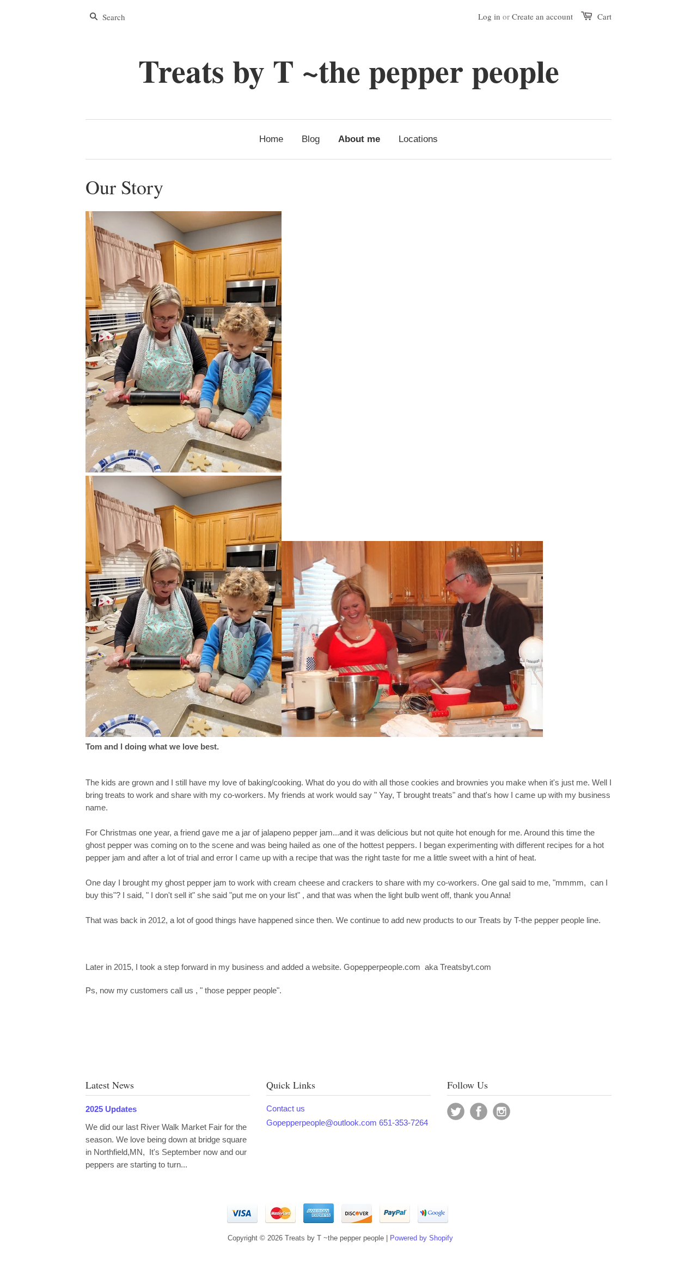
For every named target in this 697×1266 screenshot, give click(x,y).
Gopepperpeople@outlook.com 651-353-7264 (347, 1122)
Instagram (501, 1111)
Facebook (478, 1111)
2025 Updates (111, 1109)
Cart (604, 16)
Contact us (285, 1108)
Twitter (455, 1111)
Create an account (542, 16)
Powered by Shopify (421, 1238)
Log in (489, 16)
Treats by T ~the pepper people (348, 71)
